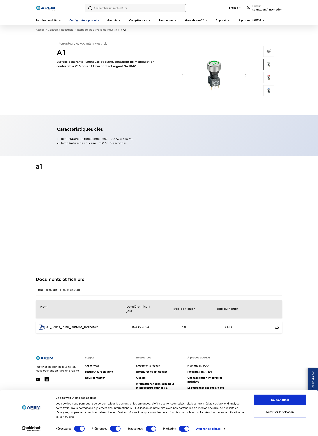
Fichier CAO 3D (70, 290)
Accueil (40, 29)
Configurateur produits (84, 20)
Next (246, 75)
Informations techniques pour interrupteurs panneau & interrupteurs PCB (155, 387)
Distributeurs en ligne (99, 371)
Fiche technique (46, 290)
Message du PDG (198, 365)
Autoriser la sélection (280, 412)
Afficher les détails (208, 428)
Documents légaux (148, 365)
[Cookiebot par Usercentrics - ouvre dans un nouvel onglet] (31, 429)
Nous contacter (95, 377)
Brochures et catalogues (151, 371)
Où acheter (92, 365)
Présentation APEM (199, 371)
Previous (182, 75)
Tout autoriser (280, 399)
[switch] (115, 429)
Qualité (141, 377)
